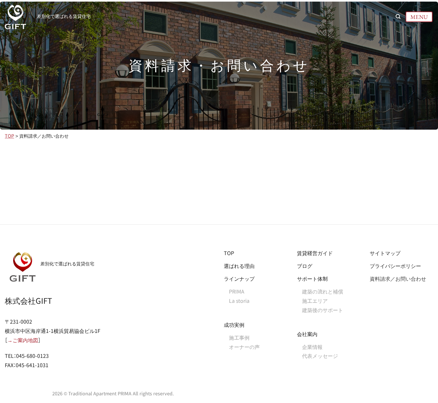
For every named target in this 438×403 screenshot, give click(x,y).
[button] (419, 17)
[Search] (398, 17)
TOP (9, 136)
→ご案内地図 (22, 340)
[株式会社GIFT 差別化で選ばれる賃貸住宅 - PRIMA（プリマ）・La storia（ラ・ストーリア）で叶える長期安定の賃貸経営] (16, 17)
